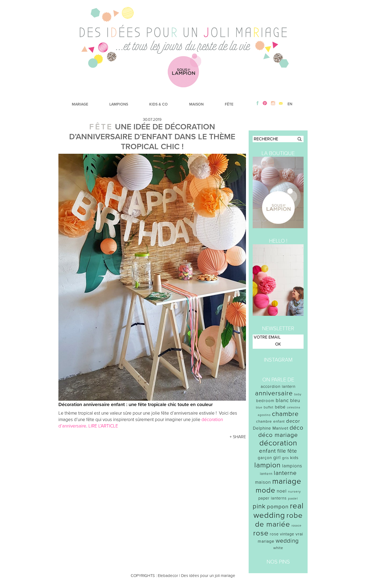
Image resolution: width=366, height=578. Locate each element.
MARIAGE (80, 104)
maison (263, 482)
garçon (265, 457)
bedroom (265, 400)
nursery (294, 491)
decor (293, 421)
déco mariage (278, 434)
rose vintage (282, 534)
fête (292, 451)
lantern (266, 474)
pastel (293, 498)
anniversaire (274, 393)
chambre (285, 414)
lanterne (285, 473)
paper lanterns (272, 498)
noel (282, 491)
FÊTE (229, 104)
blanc (282, 400)
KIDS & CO (158, 104)
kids (294, 457)
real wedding (278, 510)
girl (277, 457)
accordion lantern (278, 386)
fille (281, 451)
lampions (292, 466)
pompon (278, 506)
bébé (280, 407)
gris (285, 458)
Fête (101, 127)
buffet (269, 407)
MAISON (196, 104)
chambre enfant (270, 421)
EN (289, 104)
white (278, 548)
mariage (286, 481)
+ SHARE (238, 437)
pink (259, 506)
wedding (287, 541)
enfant (267, 451)
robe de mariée (279, 520)
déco (296, 427)
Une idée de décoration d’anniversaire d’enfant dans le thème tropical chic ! (152, 137)
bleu (295, 400)
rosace (296, 525)
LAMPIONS (118, 104)
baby (297, 394)
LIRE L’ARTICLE (103, 426)
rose (260, 533)
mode (265, 490)
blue (259, 407)
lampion (267, 465)
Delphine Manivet (270, 428)
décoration (278, 443)
